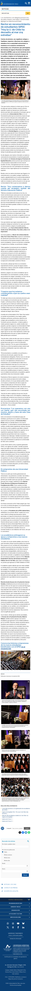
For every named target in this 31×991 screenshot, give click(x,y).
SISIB (7, 983)
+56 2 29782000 (9, 977)
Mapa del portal (12, 979)
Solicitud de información (15, 938)
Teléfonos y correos (20, 977)
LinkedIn (26, 832)
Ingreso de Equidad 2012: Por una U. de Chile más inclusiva (15, 812)
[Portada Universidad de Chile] (10, 3)
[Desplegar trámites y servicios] (29, 900)
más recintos (15, 974)
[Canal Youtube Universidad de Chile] (18, 923)
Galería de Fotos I (7, 819)
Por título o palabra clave (8, 844)
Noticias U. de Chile (10, 884)
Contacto (20, 979)
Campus (7, 970)
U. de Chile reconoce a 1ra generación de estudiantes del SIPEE (16, 809)
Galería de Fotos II (7, 821)
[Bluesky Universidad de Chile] (23, 923)
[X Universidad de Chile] (8, 927)
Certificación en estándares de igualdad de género (15, 957)
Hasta (3, 869)
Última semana (8, 855)
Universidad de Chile (14, 983)
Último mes (7, 857)
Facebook (23, 832)
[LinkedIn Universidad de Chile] (23, 927)
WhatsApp (29, 832)
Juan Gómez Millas (17, 972)
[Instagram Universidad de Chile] (13, 923)
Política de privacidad (15, 985)
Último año (7, 860)
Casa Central (20, 967)
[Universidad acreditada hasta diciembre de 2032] (16, 949)
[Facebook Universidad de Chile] (18, 927)
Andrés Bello (13, 970)
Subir (2, 828)
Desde (3, 863)
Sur (24, 972)
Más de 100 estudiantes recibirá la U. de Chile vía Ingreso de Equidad (15, 816)
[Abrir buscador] (26, 3)
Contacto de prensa (10, 888)
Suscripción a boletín (11, 891)
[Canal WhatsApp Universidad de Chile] (8, 923)
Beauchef (20, 970)
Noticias (5, 9)
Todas (5, 852)
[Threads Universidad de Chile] (13, 927)
